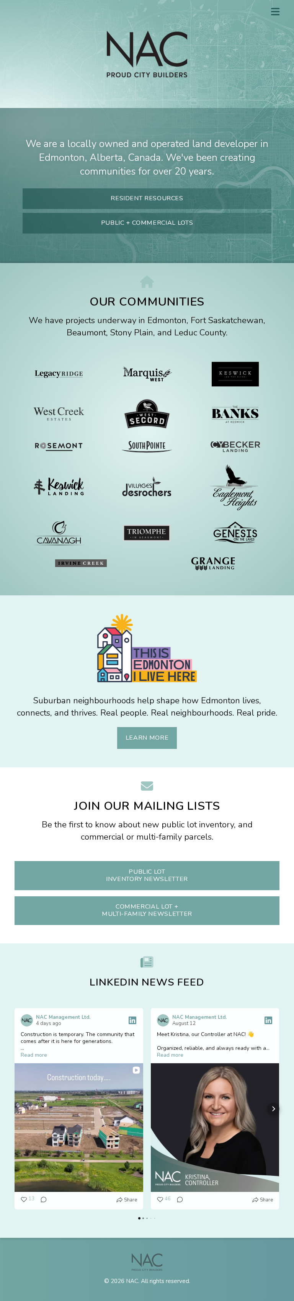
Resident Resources (147, 198)
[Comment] (41, 1199)
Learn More (147, 738)
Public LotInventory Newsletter (147, 875)
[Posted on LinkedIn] (132, 1020)
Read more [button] (34, 1055)
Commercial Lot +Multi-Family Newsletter (147, 910)
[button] (21, 1109)
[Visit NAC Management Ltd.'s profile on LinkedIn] (27, 1020)
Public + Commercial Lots (147, 223)
